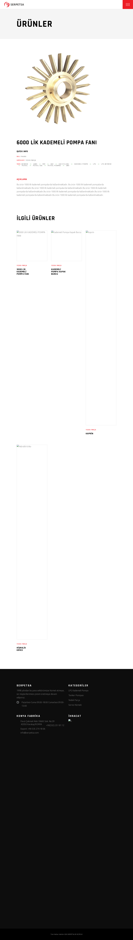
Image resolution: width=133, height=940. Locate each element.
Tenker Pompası (76, 695)
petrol (25, 166)
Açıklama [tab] (22, 179)
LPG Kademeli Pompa (78, 690)
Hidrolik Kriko (21, 649)
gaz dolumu (64, 164)
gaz (52, 164)
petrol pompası (54, 166)
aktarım (24, 164)
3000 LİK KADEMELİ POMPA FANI (23, 271)
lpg (94, 164)
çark (35, 164)
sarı (67, 166)
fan (43, 164)
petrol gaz (37, 166)
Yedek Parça (31, 160)
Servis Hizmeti (75, 705)
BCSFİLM (79, 934)
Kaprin (89, 433)
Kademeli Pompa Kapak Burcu (58, 271)
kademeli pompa (81, 164)
